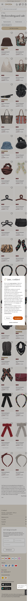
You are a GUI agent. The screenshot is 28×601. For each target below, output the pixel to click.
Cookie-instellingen (13, 322)
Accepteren (18, 318)
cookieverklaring (8, 304)
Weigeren (8, 318)
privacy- (18, 302)
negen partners (13, 283)
